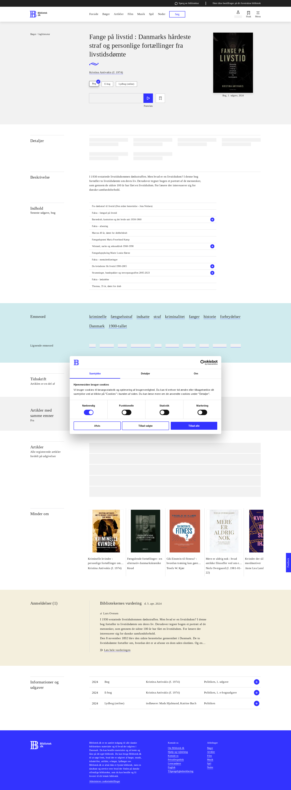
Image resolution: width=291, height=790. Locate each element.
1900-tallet (118, 326)
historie (210, 316)
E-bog (107, 84)
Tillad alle (194, 425)
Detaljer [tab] (145, 373)
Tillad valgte (145, 425)
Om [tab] (196, 373)
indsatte (143, 316)
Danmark (97, 326)
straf (157, 316)
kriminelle (98, 316)
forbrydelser (230, 316)
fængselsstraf (122, 316)
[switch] (126, 412)
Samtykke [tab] (95, 373)
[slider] (232, 65)
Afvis (97, 425)
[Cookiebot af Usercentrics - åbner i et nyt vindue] (203, 362)
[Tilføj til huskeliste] (160, 98)
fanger (194, 316)
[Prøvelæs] (148, 98)
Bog (94, 83)
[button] (153, 219)
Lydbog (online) (126, 84)
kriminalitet (175, 316)
